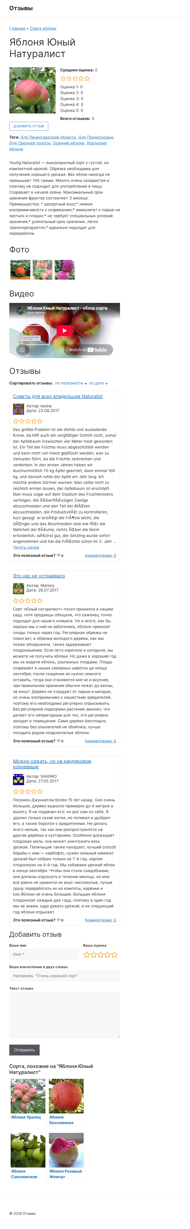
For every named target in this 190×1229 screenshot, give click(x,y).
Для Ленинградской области (48, 137)
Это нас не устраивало (39, 576)
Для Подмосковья (95, 137)
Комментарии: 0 (100, 555)
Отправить (24, 1050)
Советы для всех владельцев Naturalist (58, 396)
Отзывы (21, 8)
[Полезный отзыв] (58, 555)
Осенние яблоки (68, 143)
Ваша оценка (94, 945)
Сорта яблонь (43, 28)
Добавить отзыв (28, 126)
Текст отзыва (21, 988)
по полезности (69, 383)
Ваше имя (17, 945)
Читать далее (26, 547)
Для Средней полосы (30, 143)
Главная (17, 28)
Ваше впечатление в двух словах (38, 967)
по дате (96, 383)
